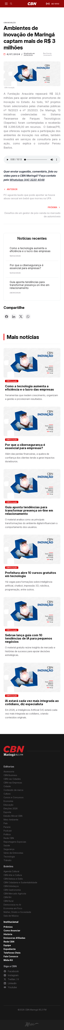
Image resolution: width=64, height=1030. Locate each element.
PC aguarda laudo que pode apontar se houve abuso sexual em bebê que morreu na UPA (29, 196)
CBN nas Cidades (12, 779)
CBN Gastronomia (12, 890)
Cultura (7, 793)
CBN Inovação (11, 381)
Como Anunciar (12, 930)
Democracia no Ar (12, 904)
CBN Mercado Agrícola (15, 893)
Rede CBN (9, 838)
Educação (8, 805)
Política (7, 834)
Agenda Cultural (11, 871)
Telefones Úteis (12, 952)
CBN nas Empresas (13, 782)
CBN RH (7, 897)
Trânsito (7, 860)
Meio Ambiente (11, 819)
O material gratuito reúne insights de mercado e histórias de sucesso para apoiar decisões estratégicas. (30, 651)
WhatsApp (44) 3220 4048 (27, 179)
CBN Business (10, 775)
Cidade (7, 786)
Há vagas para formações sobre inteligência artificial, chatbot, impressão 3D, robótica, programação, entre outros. (28, 585)
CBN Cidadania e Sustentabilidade (20, 882)
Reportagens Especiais (15, 842)
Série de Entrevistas (13, 853)
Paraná (7, 827)
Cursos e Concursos (14, 797)
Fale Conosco (11, 956)
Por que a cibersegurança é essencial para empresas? (26, 267)
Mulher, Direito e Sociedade (17, 912)
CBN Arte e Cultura (13, 875)
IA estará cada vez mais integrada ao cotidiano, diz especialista (32, 702)
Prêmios (8, 927)
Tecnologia (9, 856)
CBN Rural (8, 901)
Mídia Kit (8, 960)
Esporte (7, 812)
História (8, 934)
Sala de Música (11, 915)
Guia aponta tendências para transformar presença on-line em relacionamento (29, 285)
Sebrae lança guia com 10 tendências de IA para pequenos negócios (28, 638)
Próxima (52, 207)
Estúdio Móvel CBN (13, 816)
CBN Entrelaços (11, 886)
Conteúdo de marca (13, 790)
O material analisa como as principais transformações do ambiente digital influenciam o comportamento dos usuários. (31, 523)
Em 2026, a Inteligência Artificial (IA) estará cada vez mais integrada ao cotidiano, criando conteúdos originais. (31, 713)
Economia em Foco (13, 908)
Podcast (8, 830)
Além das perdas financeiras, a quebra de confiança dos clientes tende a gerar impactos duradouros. (29, 457)
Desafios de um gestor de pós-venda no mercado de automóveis (32, 215)
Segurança (9, 849)
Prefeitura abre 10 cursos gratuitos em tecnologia (30, 574)
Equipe (7, 945)
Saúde (7, 845)
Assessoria (9, 771)
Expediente (10, 949)
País (6, 823)
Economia (8, 801)
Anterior (12, 189)
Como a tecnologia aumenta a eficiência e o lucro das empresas (30, 250)
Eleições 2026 (11, 808)
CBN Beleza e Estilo (13, 878)
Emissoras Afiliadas (14, 938)
